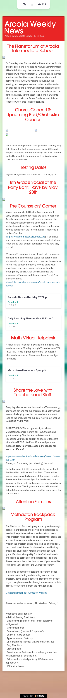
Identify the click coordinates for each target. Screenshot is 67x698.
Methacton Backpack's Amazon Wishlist (26, 592)
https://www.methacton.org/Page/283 (25, 236)
